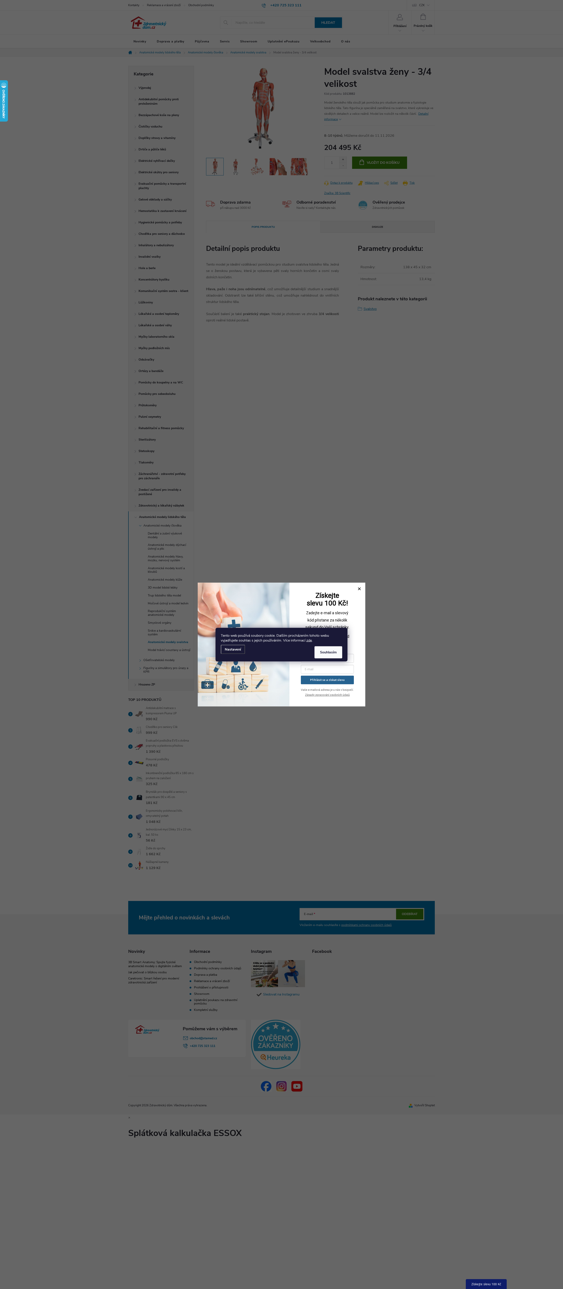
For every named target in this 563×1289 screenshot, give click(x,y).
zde (309, 640)
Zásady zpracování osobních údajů (327, 694)
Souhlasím (328, 652)
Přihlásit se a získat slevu (327, 680)
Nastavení (233, 649)
